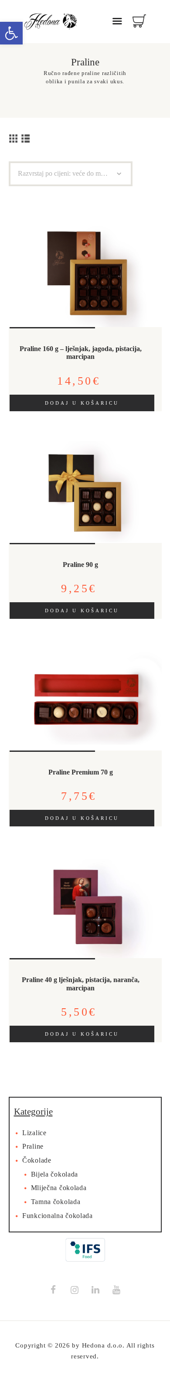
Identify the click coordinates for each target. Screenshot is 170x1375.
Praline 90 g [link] (80, 565)
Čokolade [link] (36, 1160)
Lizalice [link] (34, 1133)
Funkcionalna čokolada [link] (57, 1216)
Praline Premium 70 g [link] (80, 772)
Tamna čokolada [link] (56, 1202)
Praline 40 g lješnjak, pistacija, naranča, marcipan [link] (80, 984)
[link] (11, 33)
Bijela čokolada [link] (54, 1174)
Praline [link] (33, 1146)
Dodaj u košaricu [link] (82, 403)
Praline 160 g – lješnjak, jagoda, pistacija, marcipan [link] (81, 353)
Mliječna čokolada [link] (59, 1188)
